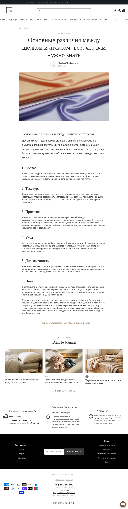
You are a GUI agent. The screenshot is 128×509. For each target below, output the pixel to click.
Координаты (64, 490)
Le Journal (24, 28)
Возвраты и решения (107, 458)
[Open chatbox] (123, 504)
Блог (107, 462)
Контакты (117, 20)
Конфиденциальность (64, 485)
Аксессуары (43, 20)
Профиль (21, 454)
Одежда (13, 20)
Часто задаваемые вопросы (95, 20)
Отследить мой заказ (106, 454)
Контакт (106, 450)
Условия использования (64, 487)
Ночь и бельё (27, 20)
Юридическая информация (64, 493)
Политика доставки (64, 480)
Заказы (21, 450)
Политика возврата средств (64, 474)
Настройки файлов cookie (64, 495)
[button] (115, 10)
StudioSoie (70, 503)
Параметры (21, 458)
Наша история (59, 20)
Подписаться (74, 451)
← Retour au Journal (64, 391)
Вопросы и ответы (107, 446)
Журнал (73, 20)
